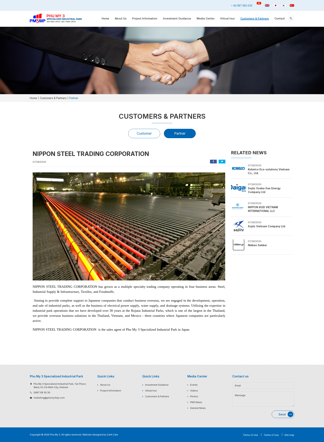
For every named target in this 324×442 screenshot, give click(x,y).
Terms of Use (250, 435)
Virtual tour (227, 18)
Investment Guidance (177, 18)
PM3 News (196, 402)
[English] (267, 5)
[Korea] (283, 5)
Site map (289, 435)
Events (194, 384)
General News (198, 408)
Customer (144, 133)
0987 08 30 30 (42, 392)
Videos (194, 390)
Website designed (92, 434)
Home (105, 18)
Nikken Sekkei (257, 245)
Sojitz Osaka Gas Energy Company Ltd (264, 190)
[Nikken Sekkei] (238, 245)
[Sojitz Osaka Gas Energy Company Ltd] (238, 188)
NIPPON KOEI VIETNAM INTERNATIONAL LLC (263, 209)
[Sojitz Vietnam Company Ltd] (238, 226)
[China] (292, 5)
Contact (279, 18)
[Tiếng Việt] (259, 3)
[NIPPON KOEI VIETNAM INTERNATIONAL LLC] (238, 207)
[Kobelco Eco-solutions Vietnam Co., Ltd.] (238, 169)
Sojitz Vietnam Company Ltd (266, 226)
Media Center (205, 18)
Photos (194, 396)
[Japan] (275, 5)
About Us (121, 18)
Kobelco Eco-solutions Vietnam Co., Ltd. (269, 171)
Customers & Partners (254, 18)
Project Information (144, 18)
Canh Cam (112, 434)
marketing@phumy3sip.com (49, 397)
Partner (179, 133)
